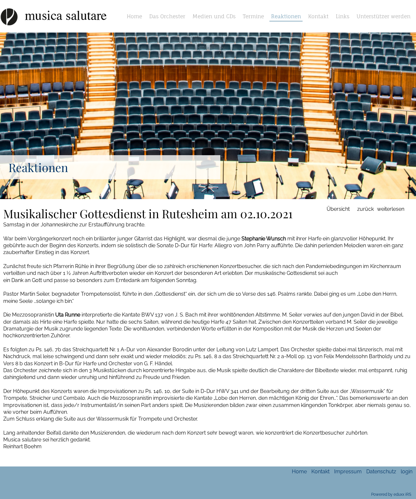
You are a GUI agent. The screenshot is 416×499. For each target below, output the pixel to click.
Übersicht (338, 209)
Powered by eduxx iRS (391, 494)
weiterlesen (390, 209)
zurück (365, 209)
